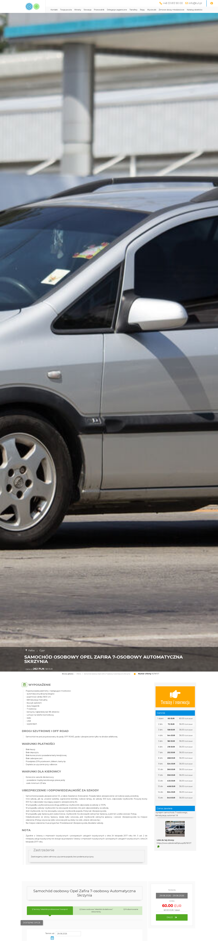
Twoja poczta (66, 10)
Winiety (77, 10)
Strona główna (67, 674)
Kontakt (54, 10)
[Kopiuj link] (158, 846)
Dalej (170, 917)
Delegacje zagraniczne (117, 10)
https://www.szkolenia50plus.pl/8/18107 (174, 843)
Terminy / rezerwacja (175, 702)
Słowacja (87, 10)
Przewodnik (99, 10)
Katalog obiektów (194, 10)
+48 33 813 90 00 (173, 3)
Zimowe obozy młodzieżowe (171, 10)
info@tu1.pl (195, 3)
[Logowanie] (211, 3)
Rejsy (142, 10)
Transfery (133, 10)
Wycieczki (151, 10)
